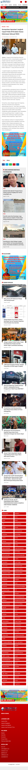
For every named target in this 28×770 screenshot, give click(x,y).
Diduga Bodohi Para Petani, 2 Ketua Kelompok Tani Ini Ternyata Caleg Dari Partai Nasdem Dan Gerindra (14, 321)
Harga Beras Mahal (6, 544)
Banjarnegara (5, 513)
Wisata (4, 683)
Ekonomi (4, 541)
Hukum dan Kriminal (19, 548)
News (8, 26)
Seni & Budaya (5, 652)
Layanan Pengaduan (5, 723)
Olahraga (4, 614)
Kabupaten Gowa (18, 565)
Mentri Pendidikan (19, 603)
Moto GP (4, 607)
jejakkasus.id (4, 752)
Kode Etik (3, 735)
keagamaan (17, 576)
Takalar (4, 670)
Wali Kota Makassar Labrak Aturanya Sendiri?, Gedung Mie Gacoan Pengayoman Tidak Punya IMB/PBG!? (14, 387)
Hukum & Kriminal (6, 548)
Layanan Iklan (4, 721)
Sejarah (16, 645)
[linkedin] (17, 164)
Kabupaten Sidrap (18, 569)
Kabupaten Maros (6, 569)
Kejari (16, 583)
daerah (16, 527)
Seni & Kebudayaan (19, 652)
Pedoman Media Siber (6, 741)
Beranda (3, 26)
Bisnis (16, 520)
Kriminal (17, 593)
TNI (16, 670)
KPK (16, 590)
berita (16, 516)
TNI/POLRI (5, 680)
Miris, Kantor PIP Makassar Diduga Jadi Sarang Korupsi (13, 299)
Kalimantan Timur (6, 576)
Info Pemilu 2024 (6, 555)
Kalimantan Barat (18, 572)
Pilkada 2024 (5, 635)
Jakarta (16, 558)
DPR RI (16, 537)
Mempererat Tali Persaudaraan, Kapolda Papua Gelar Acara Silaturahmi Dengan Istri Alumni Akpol (14, 432)
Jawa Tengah (18, 562)
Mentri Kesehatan (6, 603)
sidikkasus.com (4, 754)
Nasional (15, 4)
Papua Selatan (6, 621)
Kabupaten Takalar (6, 572)
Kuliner (4, 596)
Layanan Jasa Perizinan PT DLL (8, 727)
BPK (3, 523)
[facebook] (3, 164)
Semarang (17, 649)
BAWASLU (17, 513)
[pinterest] (14, 164)
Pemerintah (24, 4)
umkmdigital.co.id (5, 748)
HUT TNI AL (17, 551)
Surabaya (17, 666)
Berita (6, 4)
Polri (16, 638)
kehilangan (5, 583)
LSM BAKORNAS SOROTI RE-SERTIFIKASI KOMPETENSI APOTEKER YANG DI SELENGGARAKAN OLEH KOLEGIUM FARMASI (20, 596)
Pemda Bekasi (18, 624)
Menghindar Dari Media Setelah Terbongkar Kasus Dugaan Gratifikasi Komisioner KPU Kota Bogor (20, 600)
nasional (17, 607)
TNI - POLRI (5, 673)
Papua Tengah (18, 621)
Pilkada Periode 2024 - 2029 (20, 635)
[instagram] (8, 716)
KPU (3, 593)
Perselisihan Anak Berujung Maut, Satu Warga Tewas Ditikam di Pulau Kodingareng (13, 409)
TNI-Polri (17, 676)
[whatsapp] (10, 164)
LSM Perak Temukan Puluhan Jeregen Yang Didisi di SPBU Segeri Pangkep (14, 365)
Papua (4, 617)
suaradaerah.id (4, 756)
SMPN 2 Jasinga (6, 656)
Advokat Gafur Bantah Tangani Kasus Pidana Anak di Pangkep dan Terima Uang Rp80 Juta (12, 192)
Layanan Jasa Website (6, 725)
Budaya (4, 527)
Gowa (16, 541)
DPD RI (4, 537)
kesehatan (5, 586)
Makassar (5, 600)
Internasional (5, 558)
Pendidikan (5, 631)
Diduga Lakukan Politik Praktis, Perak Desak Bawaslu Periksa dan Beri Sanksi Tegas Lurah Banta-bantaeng (13, 343)
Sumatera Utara (6, 666)
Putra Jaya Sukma (19, 642)
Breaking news (18, 523)
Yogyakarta (17, 683)
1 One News (17, 764)
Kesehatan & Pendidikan (20, 586)
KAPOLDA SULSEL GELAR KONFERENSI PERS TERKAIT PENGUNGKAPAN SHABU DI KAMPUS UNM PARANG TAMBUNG (14, 502)
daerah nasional (18, 530)
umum (16, 680)
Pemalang (5, 624)
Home (2, 4)
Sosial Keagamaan (6, 659)
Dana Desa (5, 534)
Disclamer (3, 737)
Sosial (16, 656)
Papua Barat (17, 617)
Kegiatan (17, 579)
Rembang (5, 645)
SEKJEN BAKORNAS (7, 649)
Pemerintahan (18, 628)
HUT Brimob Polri (6, 551)
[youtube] (10, 716)
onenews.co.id (4, 750)
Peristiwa (17, 631)
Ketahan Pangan (6, 590)
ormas (16, 614)
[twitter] (6, 164)
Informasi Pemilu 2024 (19, 555)
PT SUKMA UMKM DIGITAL (8, 642)
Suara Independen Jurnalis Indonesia (8, 663)
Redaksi (3, 733)
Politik (19, 4)
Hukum (16, 544)
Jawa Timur (5, 565)
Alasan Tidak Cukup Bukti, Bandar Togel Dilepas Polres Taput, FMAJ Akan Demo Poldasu (12, 454)
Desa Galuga (17, 534)
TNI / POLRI (17, 673)
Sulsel (16, 663)
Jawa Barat (5, 562)
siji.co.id (3, 746)
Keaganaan (5, 579)
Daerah (10, 4)
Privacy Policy (4, 739)
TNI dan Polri (5, 676)
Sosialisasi (17, 659)
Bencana (4, 516)
